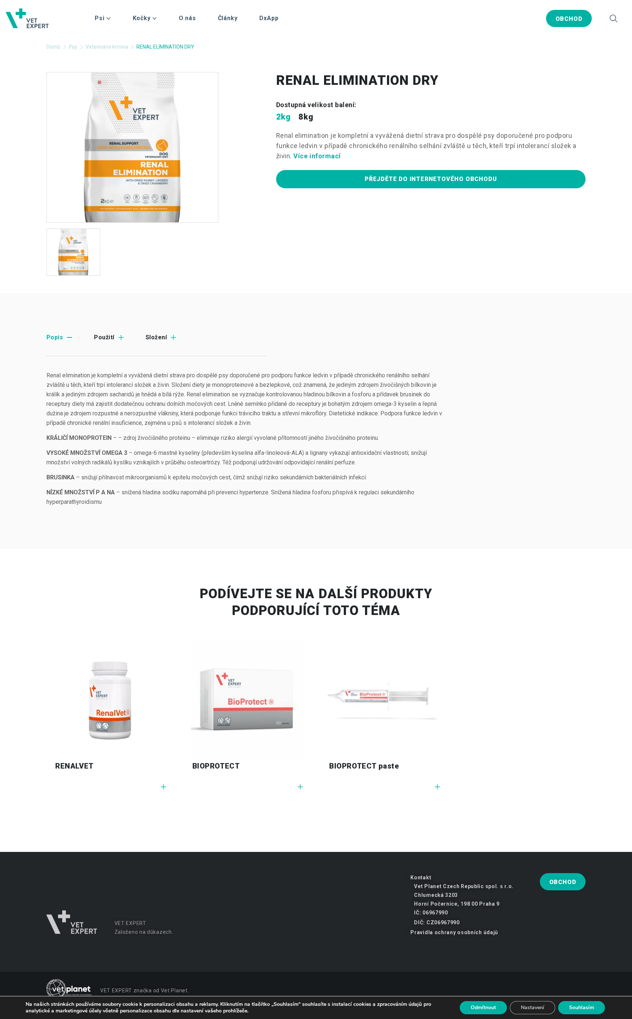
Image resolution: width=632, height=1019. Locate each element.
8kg (305, 116)
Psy (73, 47)
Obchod (569, 18)
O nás (187, 18)
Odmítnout (483, 1007)
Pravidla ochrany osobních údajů (454, 932)
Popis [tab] (54, 337)
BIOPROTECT (216, 766)
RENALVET (74, 766)
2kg (283, 116)
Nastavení (532, 1007)
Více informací (317, 156)
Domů (53, 47)
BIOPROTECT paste (364, 766)
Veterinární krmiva (107, 47)
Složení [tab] (156, 337)
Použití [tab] (104, 337)
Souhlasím (581, 1007)
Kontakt (420, 877)
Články (228, 18)
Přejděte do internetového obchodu (431, 179)
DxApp (268, 18)
